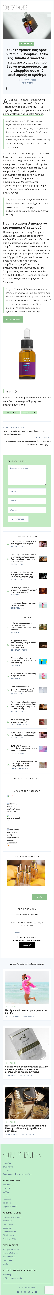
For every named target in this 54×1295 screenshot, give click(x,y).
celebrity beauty (9, 1232)
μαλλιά (6, 1192)
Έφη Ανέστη (28, 83)
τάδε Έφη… (7, 1275)
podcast (6, 1170)
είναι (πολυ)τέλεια (10, 1253)
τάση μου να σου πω (11, 1249)
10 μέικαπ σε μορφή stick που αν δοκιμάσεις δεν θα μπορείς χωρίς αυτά (24, 763)
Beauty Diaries (30, 1287)
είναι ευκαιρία (9, 1257)
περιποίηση (26, 44)
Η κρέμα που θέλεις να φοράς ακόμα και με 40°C (26, 1011)
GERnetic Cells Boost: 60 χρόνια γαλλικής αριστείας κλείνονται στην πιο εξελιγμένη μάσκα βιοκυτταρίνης (26, 1069)
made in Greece (9, 1221)
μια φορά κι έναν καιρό (12, 1217)
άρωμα (6, 1196)
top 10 (5, 1264)
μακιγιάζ (6, 1188)
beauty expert (8, 1224)
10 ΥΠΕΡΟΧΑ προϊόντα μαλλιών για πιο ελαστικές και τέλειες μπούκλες (24, 748)
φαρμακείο (7, 1199)
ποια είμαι (7, 1163)
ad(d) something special (12, 1278)
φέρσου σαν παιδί (10, 1206)
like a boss (7, 1203)
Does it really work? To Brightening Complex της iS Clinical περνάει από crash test (24, 689)
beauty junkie (8, 1260)
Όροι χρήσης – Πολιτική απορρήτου (17, 1174)
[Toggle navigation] (48, 15)
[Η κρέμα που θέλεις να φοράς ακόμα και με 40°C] (27, 987)
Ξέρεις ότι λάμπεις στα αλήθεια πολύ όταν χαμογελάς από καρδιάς (24, 660)
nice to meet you (9, 1239)
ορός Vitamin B (29, 413)
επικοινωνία (8, 1167)
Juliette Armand (11, 413)
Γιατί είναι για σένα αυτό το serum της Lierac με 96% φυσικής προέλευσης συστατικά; (25, 1128)
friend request (8, 1235)
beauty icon (7, 1228)
